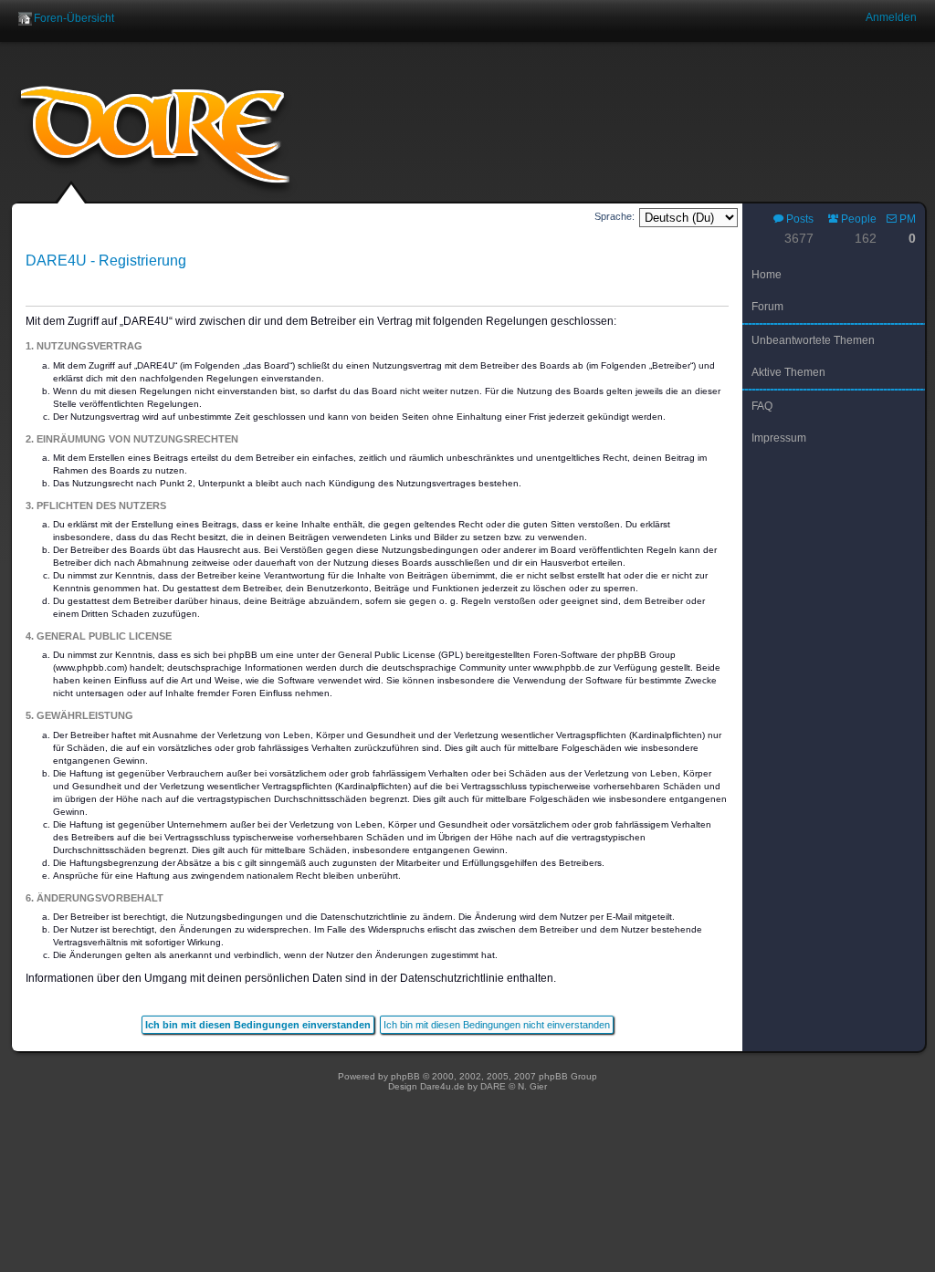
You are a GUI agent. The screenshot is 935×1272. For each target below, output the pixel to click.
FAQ (761, 406)
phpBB (405, 1076)
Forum (767, 306)
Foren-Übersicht (74, 18)
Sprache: (614, 216)
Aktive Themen (788, 372)
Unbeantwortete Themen (813, 340)
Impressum (778, 438)
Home (766, 274)
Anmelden (891, 17)
